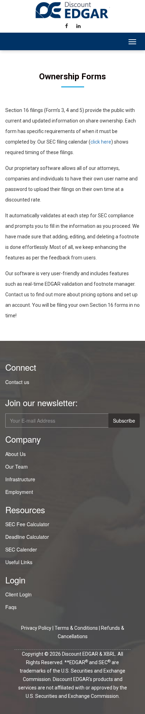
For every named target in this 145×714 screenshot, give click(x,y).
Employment (19, 491)
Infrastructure (20, 479)
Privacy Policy (36, 628)
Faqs (11, 606)
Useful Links (18, 562)
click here (100, 142)
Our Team (16, 466)
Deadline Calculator (27, 536)
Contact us (17, 381)
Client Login (18, 594)
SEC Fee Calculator (27, 524)
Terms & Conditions (76, 628)
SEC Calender (21, 549)
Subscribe (124, 420)
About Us (15, 453)
